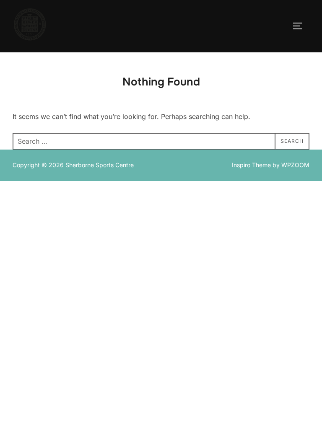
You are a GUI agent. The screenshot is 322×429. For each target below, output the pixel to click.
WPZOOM (295, 164)
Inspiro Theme (251, 164)
